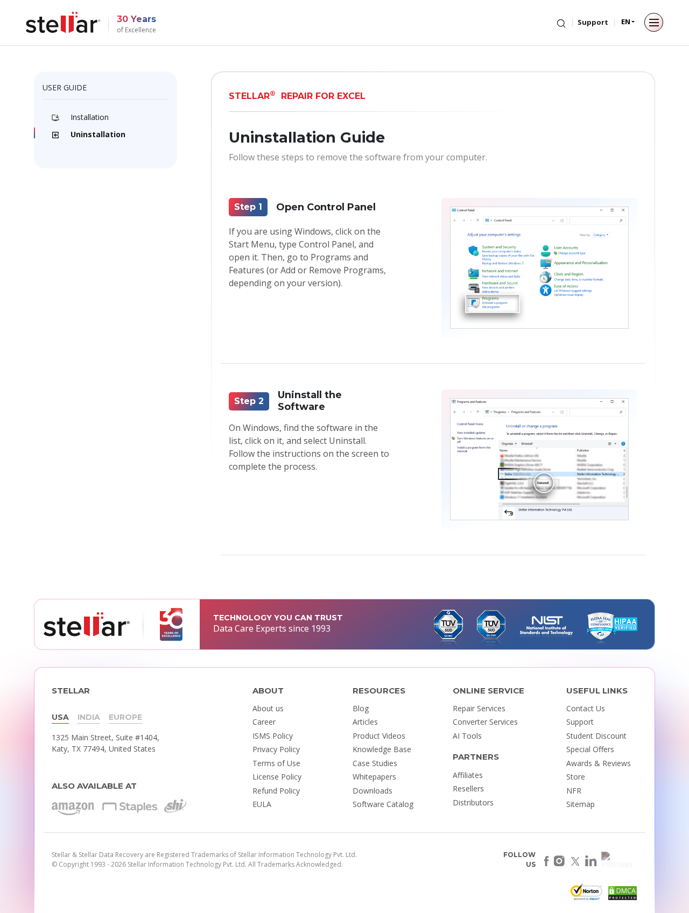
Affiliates (468, 775)
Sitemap (580, 804)
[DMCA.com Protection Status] (621, 895)
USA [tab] (60, 717)
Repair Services (479, 708)
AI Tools (467, 736)
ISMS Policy (272, 736)
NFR (573, 790)
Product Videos (379, 736)
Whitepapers (374, 777)
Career (264, 722)
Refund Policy (276, 790)
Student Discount (596, 736)
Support (593, 22)
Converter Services (485, 722)
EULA (261, 804)
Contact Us (585, 708)
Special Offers (590, 749)
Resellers (468, 788)
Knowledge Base (382, 749)
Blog (361, 708)
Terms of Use (276, 763)
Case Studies (375, 763)
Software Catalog (383, 804)
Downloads (372, 790)
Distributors (473, 802)
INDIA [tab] (89, 717)
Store (575, 777)
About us (268, 708)
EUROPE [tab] (125, 717)
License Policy (276, 777)
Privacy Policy (276, 749)
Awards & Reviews (598, 763)
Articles (365, 722)
